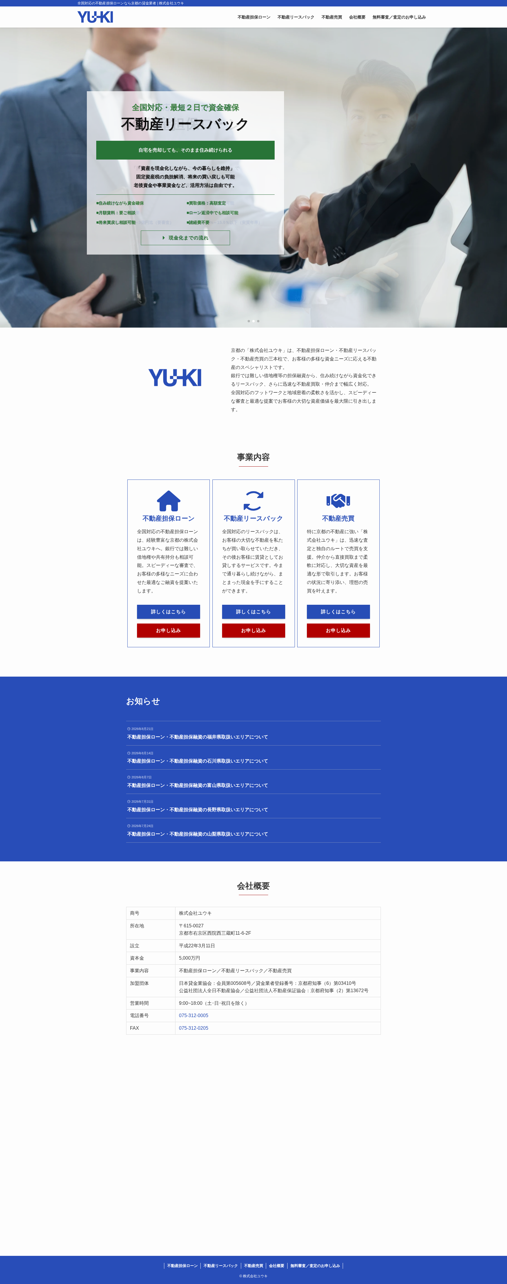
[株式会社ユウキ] (95, 17)
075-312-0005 (193, 1015)
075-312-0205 (193, 1028)
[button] (249, 321)
